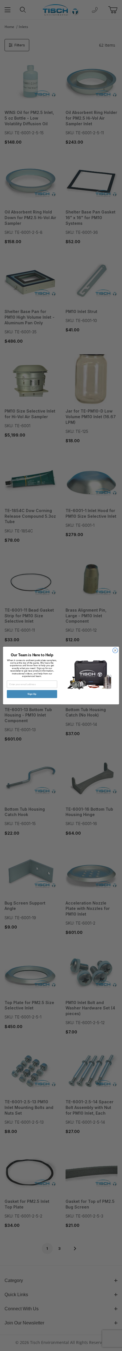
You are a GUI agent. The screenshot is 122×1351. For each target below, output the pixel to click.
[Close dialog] (115, 650)
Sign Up (32, 694)
